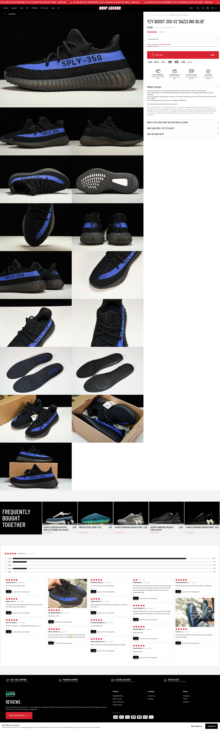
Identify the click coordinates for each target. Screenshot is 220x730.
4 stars (10, 562)
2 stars (10, 568)
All (58, 8)
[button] (183, 87)
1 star (9, 572)
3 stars (10, 565)
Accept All (211, 726)
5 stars (10, 558)
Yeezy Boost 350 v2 (162, 15)
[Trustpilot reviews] (10, 694)
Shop (153, 15)
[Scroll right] (218, 518)
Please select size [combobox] (153, 39)
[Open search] (198, 8)
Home (149, 15)
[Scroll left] (44, 518)
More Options (196, 726)
